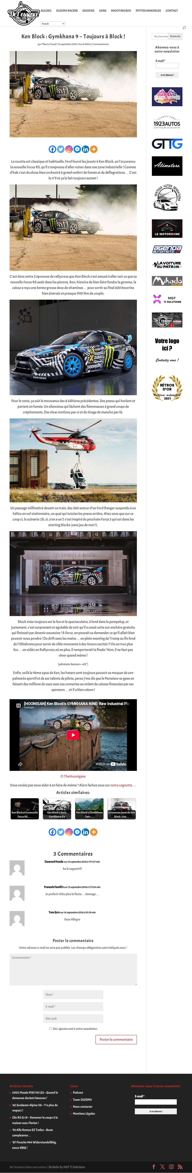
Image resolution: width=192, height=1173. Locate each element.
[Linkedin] (85, 149)
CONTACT (172, 11)
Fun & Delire (84, 44)
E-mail (160, 61)
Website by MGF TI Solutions (67, 1167)
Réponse (126, 865)
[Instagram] (69, 149)
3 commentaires (100, 44)
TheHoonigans (75, 776)
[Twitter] (60, 149)
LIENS (102, 11)
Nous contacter (82, 1107)
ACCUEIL (46, 11)
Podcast (78, 1093)
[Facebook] (52, 149)
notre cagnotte (121, 785)
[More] (94, 149)
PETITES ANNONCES (148, 11)
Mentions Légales (84, 1114)
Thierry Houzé (49, 44)
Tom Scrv (54, 912)
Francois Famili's (54, 887)
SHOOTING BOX (121, 11)
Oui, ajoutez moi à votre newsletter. (75, 1029)
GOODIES (88, 11)
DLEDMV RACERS (67, 11)
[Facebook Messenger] (77, 149)
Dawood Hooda (54, 862)
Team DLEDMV (82, 1100)
